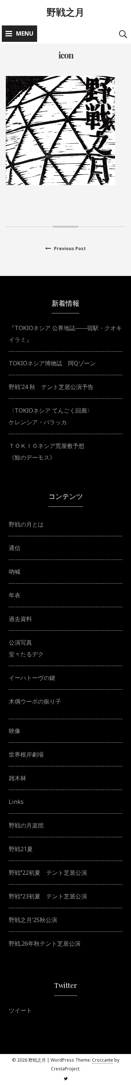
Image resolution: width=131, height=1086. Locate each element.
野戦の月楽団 (26, 825)
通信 (14, 548)
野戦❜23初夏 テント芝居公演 (48, 896)
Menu (24, 33)
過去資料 (20, 619)
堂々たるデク (26, 654)
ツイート (20, 1010)
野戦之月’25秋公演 (33, 920)
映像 (14, 731)
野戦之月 (65, 11)
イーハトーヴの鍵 (32, 678)
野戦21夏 (21, 849)
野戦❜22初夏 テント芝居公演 (48, 873)
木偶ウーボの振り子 (35, 701)
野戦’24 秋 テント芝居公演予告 (51, 387)
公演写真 (20, 642)
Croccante (102, 1060)
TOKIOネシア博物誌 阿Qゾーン (52, 363)
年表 (14, 595)
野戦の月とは (26, 524)
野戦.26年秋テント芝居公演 (44, 943)
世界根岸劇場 (26, 754)
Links (16, 802)
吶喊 (14, 572)
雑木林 (17, 778)
